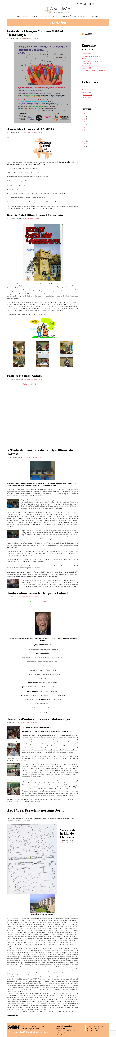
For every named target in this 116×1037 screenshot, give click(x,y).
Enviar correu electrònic (63, 1034)
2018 (83, 122)
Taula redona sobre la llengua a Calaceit (38, 593)
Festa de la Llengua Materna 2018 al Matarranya (35, 33)
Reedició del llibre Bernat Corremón (35, 215)
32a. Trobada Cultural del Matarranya (93, 71)
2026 (83, 113)
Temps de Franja (78, 16)
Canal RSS (88, 34)
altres (83, 87)
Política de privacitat (93, 1028)
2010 (83, 144)
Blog (88, 16)
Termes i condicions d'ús (95, 1026)
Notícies (84, 92)
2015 (83, 130)
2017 (83, 124)
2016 (83, 127)
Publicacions (46, 16)
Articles (84, 89)
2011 (83, 141)
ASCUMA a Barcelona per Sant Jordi (35, 810)
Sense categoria (87, 98)
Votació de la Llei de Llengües (68, 833)
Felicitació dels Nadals (24, 376)
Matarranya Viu (86, 54)
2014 (83, 133)
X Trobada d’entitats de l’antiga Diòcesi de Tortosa (40, 452)
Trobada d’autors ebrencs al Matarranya (38, 719)
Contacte (95, 16)
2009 (83, 146)
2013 (83, 135)
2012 (83, 138)
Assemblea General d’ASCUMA (30, 129)
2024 (83, 116)
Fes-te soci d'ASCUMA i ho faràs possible (28, 1032)
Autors (55, 16)
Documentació (65, 16)
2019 (83, 119)
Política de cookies (93, 1030)
